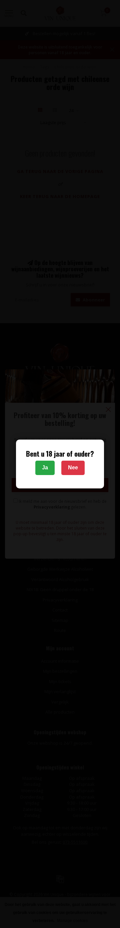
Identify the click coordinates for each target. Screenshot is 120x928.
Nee (73, 467)
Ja (45, 467)
